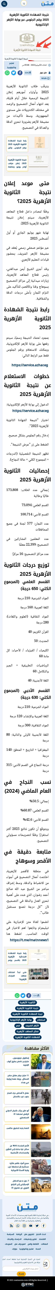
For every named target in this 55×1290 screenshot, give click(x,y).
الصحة (38, 1249)
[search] (4, 4)
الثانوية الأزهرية (27, 1002)
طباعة (44, 78)
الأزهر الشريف (32, 1026)
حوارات (14, 1249)
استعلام (41, 1020)
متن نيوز (43, 72)
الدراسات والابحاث (14, 1239)
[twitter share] (13, 72)
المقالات (44, 1244)
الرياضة (19, 1234)
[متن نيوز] (47, 3)
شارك (27, 72)
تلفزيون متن (29, 1234)
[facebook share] (20, 72)
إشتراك (21, 1274)
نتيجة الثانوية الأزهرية (27, 1008)
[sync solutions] (27, 1286)
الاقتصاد (42, 1239)
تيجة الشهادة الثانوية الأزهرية (27, 1014)
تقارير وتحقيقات (30, 1239)
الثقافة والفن (33, 1244)
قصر (18, 1026)
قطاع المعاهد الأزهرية (27, 1031)
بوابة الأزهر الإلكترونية (21, 1020)
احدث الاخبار (41, 1234)
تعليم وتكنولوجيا (11, 65)
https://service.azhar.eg (30, 365)
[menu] (24, 3)
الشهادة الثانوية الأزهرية (27, 1037)
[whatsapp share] (7, 72)
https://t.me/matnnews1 (29, 940)
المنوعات (8, 1244)
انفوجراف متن (20, 1244)
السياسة (10, 1234)
